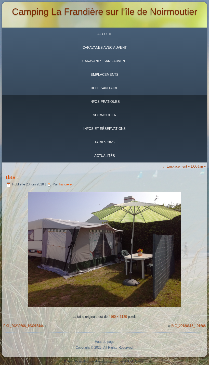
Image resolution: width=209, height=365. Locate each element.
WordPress (85, 361)
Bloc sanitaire (104, 88)
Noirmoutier (104, 115)
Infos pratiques (104, 102)
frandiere (65, 184)
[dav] (104, 308)
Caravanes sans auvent (104, 61)
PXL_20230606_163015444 (23, 326)
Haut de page (104, 342)
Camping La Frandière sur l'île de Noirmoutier (104, 11)
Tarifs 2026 (104, 142)
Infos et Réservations (104, 129)
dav (11, 176)
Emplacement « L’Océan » (184, 166)
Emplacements (105, 75)
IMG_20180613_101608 (188, 326)
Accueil (104, 34)
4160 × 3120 (118, 317)
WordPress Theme (108, 361)
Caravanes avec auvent (105, 47)
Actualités (104, 156)
